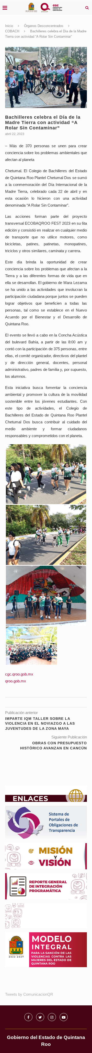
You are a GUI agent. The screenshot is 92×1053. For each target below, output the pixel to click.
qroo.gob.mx (15, 681)
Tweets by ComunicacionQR (29, 994)
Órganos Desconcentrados (43, 26)
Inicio (9, 26)
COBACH (12, 31)
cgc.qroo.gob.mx (19, 674)
